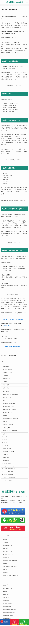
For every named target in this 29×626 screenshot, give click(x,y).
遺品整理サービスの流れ (8, 451)
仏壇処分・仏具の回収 (8, 424)
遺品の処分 (5, 400)
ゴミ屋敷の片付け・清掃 (8, 406)
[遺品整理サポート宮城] (14, 2)
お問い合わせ (6, 391)
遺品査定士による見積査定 (9, 403)
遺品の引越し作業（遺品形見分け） (11, 394)
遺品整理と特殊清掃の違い (9, 477)
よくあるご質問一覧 (7, 369)
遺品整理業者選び (7, 463)
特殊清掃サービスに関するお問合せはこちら (14, 319)
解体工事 (5, 421)
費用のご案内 (6, 385)
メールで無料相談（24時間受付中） (12, 346)
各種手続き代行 (6, 378)
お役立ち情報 (6, 460)
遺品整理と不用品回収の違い (10, 468)
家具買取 (5, 436)
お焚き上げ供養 (6, 427)
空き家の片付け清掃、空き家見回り (11, 418)
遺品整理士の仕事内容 (8, 474)
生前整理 (5, 381)
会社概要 (5, 591)
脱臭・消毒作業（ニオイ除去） (10, 409)
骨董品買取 (6, 445)
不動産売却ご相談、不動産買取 (10, 431)
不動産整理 (5, 375)
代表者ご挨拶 (6, 457)
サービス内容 (6, 366)
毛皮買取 (5, 442)
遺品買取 (5, 434)
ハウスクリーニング (7, 412)
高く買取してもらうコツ (9, 466)
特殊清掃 (5, 415)
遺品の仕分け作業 (7, 397)
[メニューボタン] (27, 2)
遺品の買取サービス (7, 388)
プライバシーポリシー (8, 480)
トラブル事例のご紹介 (8, 471)
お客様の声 (5, 454)
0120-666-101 (6, 325)
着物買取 (5, 439)
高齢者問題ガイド (7, 448)
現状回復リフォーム (7, 372)
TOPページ (5, 582)
